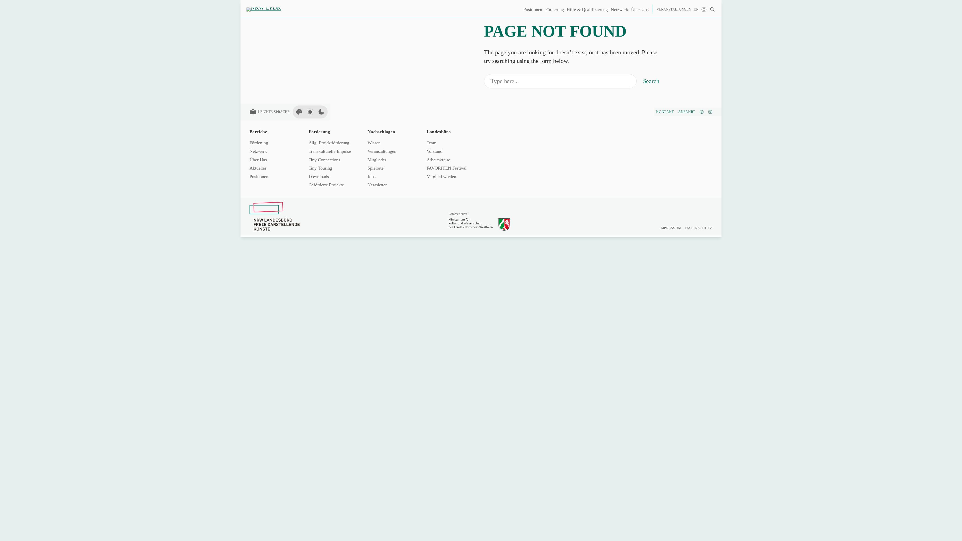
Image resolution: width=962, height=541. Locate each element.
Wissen (374, 142)
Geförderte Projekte (326, 184)
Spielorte (376, 168)
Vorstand (434, 151)
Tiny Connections (324, 159)
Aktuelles (258, 168)
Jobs (372, 176)
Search (651, 81)
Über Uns (639, 9)
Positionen (532, 9)
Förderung (554, 9)
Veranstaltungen (674, 9)
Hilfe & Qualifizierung (587, 9)
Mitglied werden (441, 176)
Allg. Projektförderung (329, 142)
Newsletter (377, 184)
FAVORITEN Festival (446, 168)
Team (432, 142)
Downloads (319, 176)
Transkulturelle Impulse (330, 151)
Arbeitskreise (438, 159)
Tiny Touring (320, 168)
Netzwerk (619, 9)
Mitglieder (377, 159)
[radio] (299, 111)
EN (696, 9)
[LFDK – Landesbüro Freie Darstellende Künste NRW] (275, 216)
